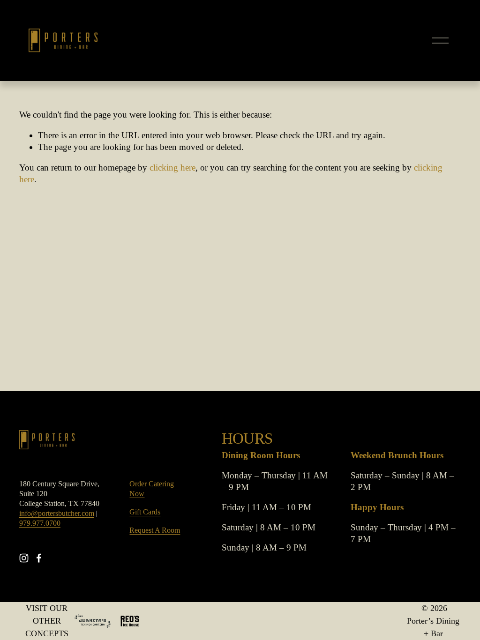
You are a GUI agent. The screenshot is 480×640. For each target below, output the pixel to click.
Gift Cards (144, 512)
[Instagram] (24, 558)
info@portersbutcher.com (56, 513)
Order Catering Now (151, 489)
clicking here (172, 167)
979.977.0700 (39, 523)
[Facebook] (39, 558)
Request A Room (154, 530)
